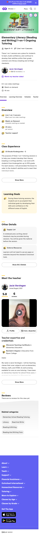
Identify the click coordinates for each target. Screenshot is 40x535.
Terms (21, 4)
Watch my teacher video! (14, 77)
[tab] (3, 96)
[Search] (31, 8)
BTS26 (29, 2)
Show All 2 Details (19, 265)
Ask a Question (30, 331)
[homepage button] (4, 9)
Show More (19, 180)
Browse (10, 9)
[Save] (35, 15)
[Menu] (35, 9)
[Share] (31, 15)
